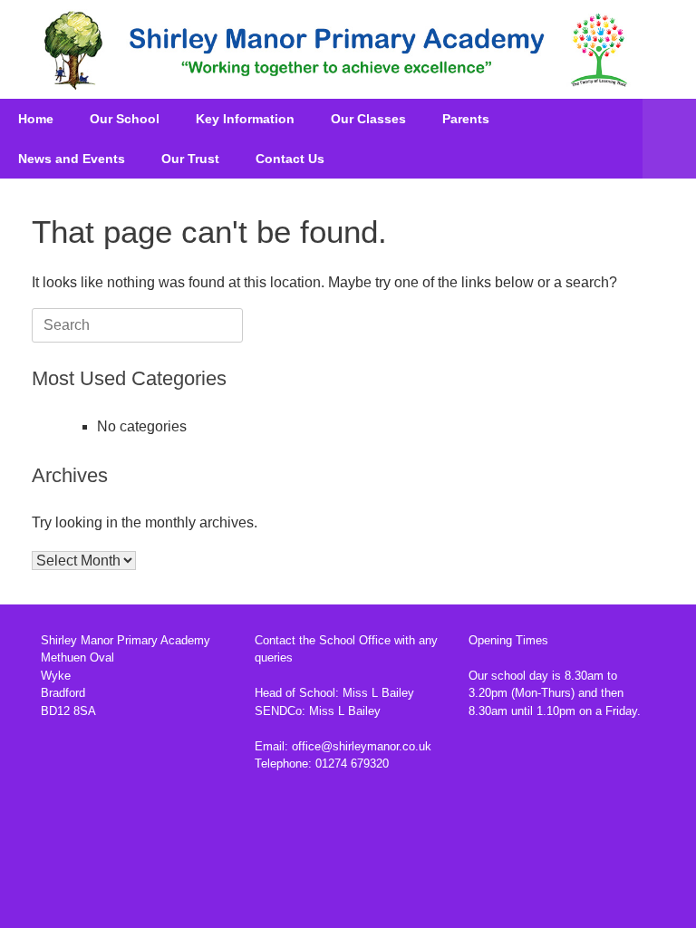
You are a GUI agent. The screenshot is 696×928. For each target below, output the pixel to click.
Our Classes (368, 118)
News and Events (71, 158)
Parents (465, 118)
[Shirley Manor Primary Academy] (337, 49)
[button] (669, 139)
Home (35, 118)
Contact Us (290, 158)
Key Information (245, 118)
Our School (125, 118)
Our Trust (190, 158)
